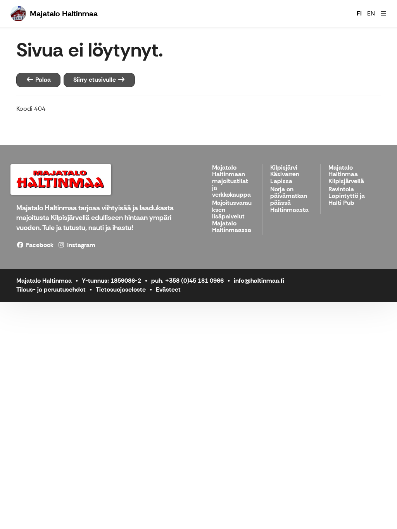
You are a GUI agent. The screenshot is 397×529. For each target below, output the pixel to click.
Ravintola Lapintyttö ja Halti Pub (346, 196)
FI (359, 13)
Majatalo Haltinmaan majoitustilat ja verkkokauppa (231, 181)
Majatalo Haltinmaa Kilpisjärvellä (346, 174)
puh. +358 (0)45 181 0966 (187, 281)
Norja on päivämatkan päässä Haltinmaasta (289, 200)
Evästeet (168, 289)
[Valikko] (383, 13)
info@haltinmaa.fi (259, 281)
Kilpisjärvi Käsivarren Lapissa (284, 174)
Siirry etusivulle (95, 80)
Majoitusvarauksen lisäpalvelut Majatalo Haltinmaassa (232, 216)
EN (371, 13)
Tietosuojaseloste (121, 289)
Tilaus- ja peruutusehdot (51, 289)
